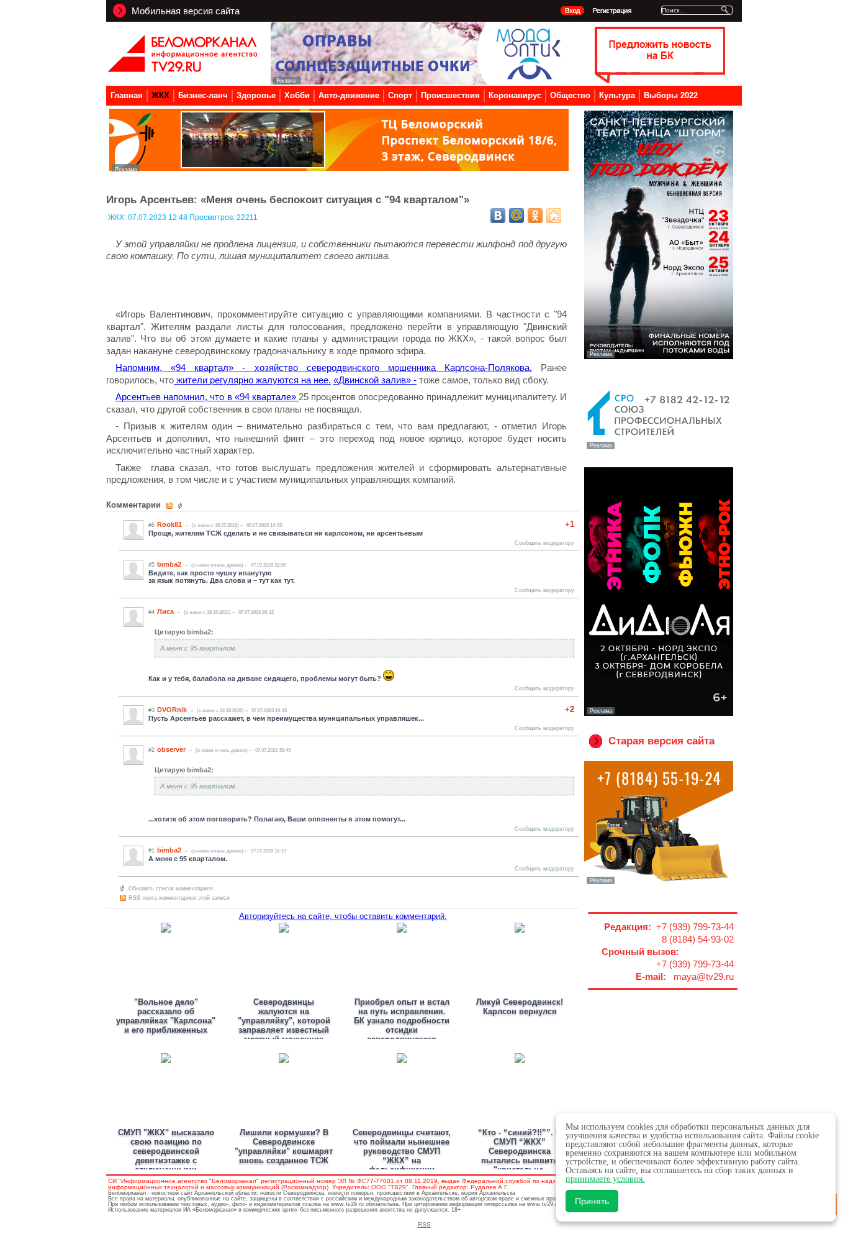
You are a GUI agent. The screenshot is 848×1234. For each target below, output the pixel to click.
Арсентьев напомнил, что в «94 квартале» (207, 396)
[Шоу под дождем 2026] (658, 356)
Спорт (400, 95)
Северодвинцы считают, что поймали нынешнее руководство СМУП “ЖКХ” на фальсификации (402, 1151)
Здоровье (256, 95)
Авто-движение (348, 95)
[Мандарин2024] (339, 168)
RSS (424, 1224)
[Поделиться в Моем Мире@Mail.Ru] (516, 215)
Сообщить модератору (544, 543)
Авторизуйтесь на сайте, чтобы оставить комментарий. (343, 916)
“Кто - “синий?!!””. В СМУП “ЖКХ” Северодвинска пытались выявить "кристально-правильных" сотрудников (519, 1160)
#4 (151, 612)
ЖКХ (160, 95)
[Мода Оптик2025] (419, 81)
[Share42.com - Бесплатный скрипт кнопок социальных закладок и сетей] (553, 215)
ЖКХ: (118, 217)
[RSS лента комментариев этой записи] (170, 506)
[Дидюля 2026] (658, 713)
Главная (127, 95)
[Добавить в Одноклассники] (535, 215)
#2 (151, 750)
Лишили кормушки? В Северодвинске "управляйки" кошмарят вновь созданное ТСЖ (284, 1146)
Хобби (297, 95)
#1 (151, 851)
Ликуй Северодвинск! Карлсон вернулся (519, 1006)
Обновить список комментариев (171, 888)
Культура (617, 95)
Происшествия (450, 95)
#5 (151, 565)
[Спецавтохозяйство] (658, 883)
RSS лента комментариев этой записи (179, 898)
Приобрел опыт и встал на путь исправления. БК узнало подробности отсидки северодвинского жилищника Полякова (401, 1025)
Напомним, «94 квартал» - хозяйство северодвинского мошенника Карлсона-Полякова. (323, 367)
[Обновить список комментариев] (182, 506)
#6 (151, 525)
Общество (570, 95)
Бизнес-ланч (203, 95)
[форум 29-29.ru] (658, 448)
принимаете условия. (605, 1179)
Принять (592, 1201)
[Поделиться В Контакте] (497, 215)
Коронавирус (515, 95)
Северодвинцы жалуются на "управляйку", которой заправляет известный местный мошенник (284, 1020)
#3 (151, 710)
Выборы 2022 (671, 95)
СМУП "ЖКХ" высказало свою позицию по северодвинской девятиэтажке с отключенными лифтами (166, 1156)
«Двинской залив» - (375, 380)
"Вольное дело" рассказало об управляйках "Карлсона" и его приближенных (165, 1016)
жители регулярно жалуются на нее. (252, 380)
